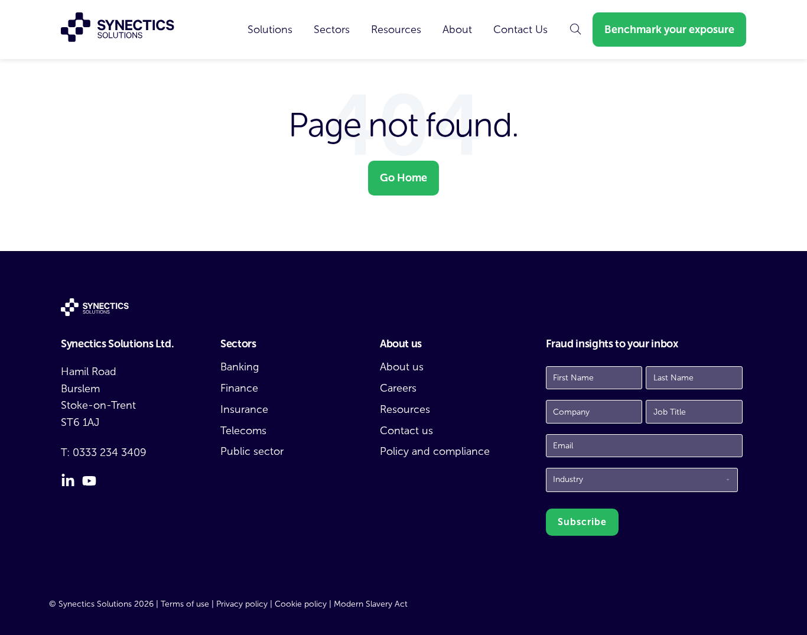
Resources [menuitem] (405, 409)
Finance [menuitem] (239, 388)
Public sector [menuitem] (252, 451)
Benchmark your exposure (669, 29)
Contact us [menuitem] (406, 431)
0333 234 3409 (110, 452)
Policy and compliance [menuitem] (435, 451)
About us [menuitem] (402, 367)
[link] (270, 29)
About (457, 29)
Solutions (270, 29)
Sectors (332, 29)
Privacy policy (242, 604)
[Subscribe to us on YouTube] (89, 481)
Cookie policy (301, 604)
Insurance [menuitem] (244, 409)
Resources (396, 29)
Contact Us (520, 29)
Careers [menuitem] (398, 388)
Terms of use (185, 604)
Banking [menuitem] (239, 367)
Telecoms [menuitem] (243, 431)
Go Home (403, 178)
